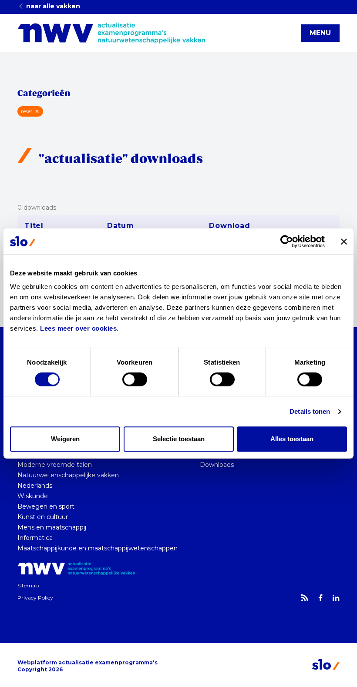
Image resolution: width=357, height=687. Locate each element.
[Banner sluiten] (344, 241)
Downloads (217, 465)
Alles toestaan (291, 438)
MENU (320, 33)
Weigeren (65, 438)
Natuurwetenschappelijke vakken (68, 475)
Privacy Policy (35, 597)
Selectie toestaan (179, 438)
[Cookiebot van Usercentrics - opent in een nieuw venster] (287, 241)
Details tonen (310, 411)
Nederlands (34, 485)
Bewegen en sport (45, 506)
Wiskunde (32, 496)
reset (27, 111)
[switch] (134, 379)
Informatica (35, 538)
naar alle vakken (52, 6)
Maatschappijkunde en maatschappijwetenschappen (97, 548)
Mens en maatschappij (51, 527)
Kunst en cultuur (42, 517)
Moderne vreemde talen (54, 465)
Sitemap (28, 585)
